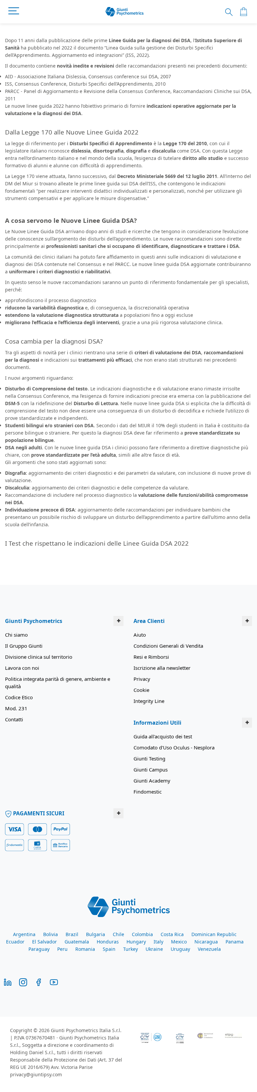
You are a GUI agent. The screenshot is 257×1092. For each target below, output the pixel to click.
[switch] (96, 585)
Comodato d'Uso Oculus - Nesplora (174, 747)
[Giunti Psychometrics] (129, 906)
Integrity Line (149, 701)
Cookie (141, 690)
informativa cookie (172, 534)
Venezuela (209, 949)
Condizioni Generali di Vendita (168, 645)
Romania (85, 949)
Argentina (24, 934)
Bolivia (50, 934)
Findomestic (148, 791)
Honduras (108, 941)
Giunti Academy (152, 780)
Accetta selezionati (127, 629)
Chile (118, 934)
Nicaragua (206, 941)
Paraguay (39, 949)
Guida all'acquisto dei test (163, 736)
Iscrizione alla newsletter (162, 667)
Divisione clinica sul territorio (38, 656)
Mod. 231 (16, 708)
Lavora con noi (22, 667)
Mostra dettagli (219, 609)
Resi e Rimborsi (151, 656)
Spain (109, 949)
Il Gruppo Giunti (23, 645)
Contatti (14, 719)
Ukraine (154, 949)
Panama (235, 941)
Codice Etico (19, 697)
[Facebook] (38, 982)
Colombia (142, 934)
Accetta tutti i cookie (209, 629)
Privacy (142, 678)
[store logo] (125, 11)
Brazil (72, 934)
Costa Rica (172, 934)
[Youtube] (54, 982)
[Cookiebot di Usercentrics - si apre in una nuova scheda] (203, 459)
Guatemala (77, 941)
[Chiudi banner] (247, 459)
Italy (158, 941)
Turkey (130, 949)
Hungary (136, 941)
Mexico (179, 941)
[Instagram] (23, 982)
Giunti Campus (151, 769)
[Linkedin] (8, 982)
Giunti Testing (149, 758)
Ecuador (15, 941)
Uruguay (180, 949)
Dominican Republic (214, 934)
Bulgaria (95, 934)
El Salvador (44, 941)
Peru (62, 949)
